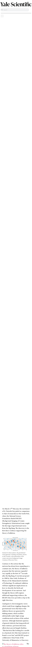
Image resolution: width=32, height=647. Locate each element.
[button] (2, 16)
